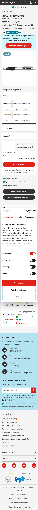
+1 (4, 317)
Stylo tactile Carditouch (25, 305)
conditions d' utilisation (24, 397)
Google (4, 400)
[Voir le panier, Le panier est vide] (35, 2)
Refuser (19, 297)
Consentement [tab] (7, 217)
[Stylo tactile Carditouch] (9, 305)
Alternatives (32, 28)
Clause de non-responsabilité (19, 507)
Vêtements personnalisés (11, 426)
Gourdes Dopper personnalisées (13, 436)
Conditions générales (19, 494)
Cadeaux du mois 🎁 (9, 419)
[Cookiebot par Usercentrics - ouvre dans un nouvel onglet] (27, 211)
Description (6, 28)
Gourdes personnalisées (11, 432)
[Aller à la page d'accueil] (10, 2)
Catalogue (5, 442)
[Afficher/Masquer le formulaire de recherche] (25, 2)
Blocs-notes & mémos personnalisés (15, 439)
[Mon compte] (31, 2)
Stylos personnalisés (9, 422)
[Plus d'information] (20, 32)
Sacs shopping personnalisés (13, 429)
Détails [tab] (19, 217)
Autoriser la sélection (19, 290)
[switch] (33, 260)
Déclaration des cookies (19, 503)
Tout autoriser (19, 283)
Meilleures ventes (8, 446)
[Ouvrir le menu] (3, 2)
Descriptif (18, 28)
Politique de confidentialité (19, 498)
